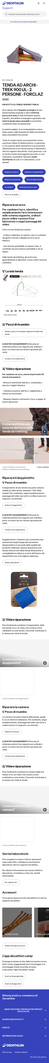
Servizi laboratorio (34, 180)
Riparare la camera (12, 180)
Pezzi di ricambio (12, 195)
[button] (17, 454)
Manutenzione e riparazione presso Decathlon (23, 1010)
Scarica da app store (13, 984)
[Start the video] (45, 431)
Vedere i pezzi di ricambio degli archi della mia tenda (24, 332)
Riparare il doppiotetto (34, 172)
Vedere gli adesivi (12, 562)
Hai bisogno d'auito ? (13, 1019)
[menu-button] (44, 3)
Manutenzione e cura (28, 187)
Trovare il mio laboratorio (15, 359)
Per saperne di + (11, 882)
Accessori (9, 187)
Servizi (6, 1027)
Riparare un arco (11, 172)
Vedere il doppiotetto (13, 505)
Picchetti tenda (11, 934)
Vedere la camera (12, 732)
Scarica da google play (14, 976)
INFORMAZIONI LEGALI (12, 1036)
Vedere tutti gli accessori (15, 946)
